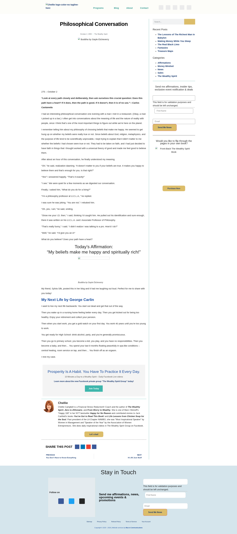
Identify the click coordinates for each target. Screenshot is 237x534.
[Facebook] (161, 7)
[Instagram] (175, 7)
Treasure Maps (165, 51)
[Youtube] (189, 7)
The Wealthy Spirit (167, 76)
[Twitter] (168, 7)
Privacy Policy (101, 522)
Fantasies (163, 48)
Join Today (94, 389)
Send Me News (165, 127)
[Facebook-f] (61, 501)
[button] (77, 447)
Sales (160, 73)
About (129, 8)
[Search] (189, 22)
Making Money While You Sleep (174, 41)
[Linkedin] (182, 7)
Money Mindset (166, 66)
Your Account (146, 522)
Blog (116, 8)
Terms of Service (131, 522)
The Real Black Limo (168, 44)
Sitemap (89, 522)
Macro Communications (134, 528)
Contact (144, 8)
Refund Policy (116, 522)
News (160, 69)
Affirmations (164, 63)
